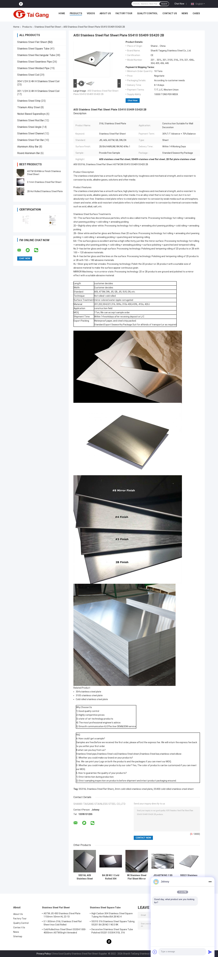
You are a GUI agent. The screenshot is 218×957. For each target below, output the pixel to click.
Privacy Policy (44, 953)
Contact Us (169, 13)
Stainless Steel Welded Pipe (33, 68)
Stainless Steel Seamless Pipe (34, 61)
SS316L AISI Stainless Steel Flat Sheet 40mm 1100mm (85, 877)
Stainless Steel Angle (29, 126)
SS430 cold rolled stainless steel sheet (174, 789)
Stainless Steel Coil (28, 74)
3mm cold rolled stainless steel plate (134, 789)
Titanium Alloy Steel (28, 107)
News (185, 13)
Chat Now (179, 3)
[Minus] (210, 882)
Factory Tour (124, 13)
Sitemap (17, 936)
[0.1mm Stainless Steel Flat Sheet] (20, 182)
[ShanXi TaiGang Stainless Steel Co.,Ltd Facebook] (21, 4)
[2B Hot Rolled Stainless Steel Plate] (20, 191)
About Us (105, 13)
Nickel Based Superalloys (31, 113)
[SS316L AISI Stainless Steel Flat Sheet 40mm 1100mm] (84, 861)
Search (164, 4)
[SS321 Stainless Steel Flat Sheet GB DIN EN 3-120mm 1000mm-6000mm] (188, 861)
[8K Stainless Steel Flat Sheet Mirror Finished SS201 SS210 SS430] (136, 861)
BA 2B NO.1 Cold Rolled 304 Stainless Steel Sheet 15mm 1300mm (110, 877)
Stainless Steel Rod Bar (30, 120)
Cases (196, 13)
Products (76, 13)
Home (62, 13)
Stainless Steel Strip (29, 100)
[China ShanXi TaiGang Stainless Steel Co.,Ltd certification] (26, 221)
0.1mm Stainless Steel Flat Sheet (44, 182)
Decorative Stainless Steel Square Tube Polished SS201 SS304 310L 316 (112, 931)
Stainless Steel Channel (30, 133)
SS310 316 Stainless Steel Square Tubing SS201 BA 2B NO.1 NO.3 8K (113, 923)
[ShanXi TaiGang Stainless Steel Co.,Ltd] (31, 14)
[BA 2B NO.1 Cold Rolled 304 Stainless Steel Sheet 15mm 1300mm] (110, 861)
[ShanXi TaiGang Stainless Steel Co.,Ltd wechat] (38, 250)
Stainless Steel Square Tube (33, 48)
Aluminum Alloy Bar (27, 146)
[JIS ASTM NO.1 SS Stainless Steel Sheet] (162, 861)
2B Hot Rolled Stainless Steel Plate (45, 191)
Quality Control (147, 13)
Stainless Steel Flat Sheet (47, 27)
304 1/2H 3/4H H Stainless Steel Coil (38, 81)
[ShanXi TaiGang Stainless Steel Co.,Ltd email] (21, 250)
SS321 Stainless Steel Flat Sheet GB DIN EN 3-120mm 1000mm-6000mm (189, 877)
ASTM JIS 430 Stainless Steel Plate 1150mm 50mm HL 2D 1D (62, 915)
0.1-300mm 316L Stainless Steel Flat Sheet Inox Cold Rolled (63, 923)
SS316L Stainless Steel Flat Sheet (96, 789)
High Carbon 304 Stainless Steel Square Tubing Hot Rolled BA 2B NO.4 (112, 915)
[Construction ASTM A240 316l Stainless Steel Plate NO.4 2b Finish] (91, 59)
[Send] (210, 951)
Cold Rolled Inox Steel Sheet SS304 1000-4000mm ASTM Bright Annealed (65, 931)
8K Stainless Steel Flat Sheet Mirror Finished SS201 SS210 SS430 (136, 877)
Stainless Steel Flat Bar (30, 140)
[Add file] (155, 951)
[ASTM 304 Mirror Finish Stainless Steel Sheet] (20, 173)
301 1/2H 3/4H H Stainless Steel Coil (38, 91)
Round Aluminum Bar (28, 153)
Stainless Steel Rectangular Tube (36, 55)
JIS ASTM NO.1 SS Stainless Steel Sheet (162, 877)
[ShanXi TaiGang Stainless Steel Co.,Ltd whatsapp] (30, 250)
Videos (91, 13)
